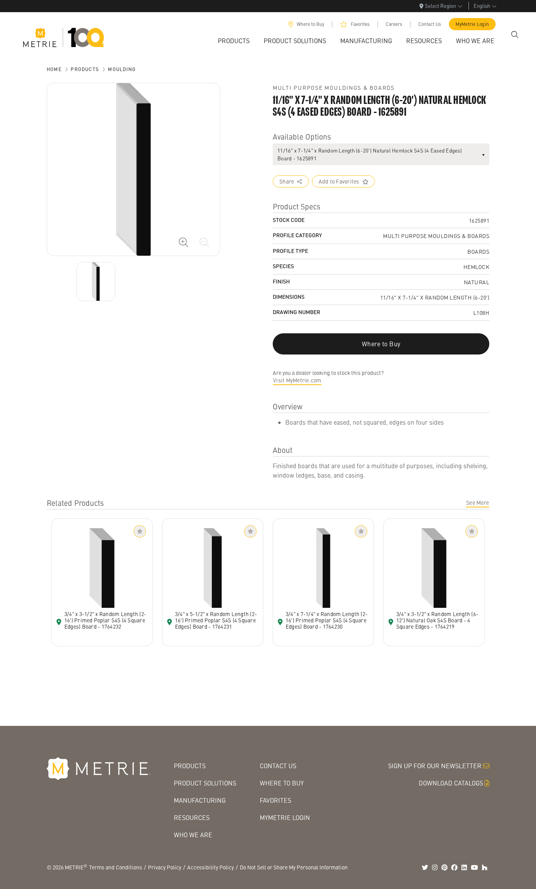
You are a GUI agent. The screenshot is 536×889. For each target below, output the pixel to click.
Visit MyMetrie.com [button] (297, 380)
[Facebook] (454, 867)
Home (54, 69)
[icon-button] (183, 242)
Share (286, 181)
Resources (192, 817)
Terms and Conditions (115, 867)
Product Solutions (205, 783)
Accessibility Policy (210, 867)
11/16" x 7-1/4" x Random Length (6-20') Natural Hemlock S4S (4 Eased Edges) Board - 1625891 (369, 154)
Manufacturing (200, 800)
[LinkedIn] (464, 867)
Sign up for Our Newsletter (434, 766)
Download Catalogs (451, 783)
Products (85, 69)
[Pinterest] (444, 867)
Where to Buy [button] (381, 344)
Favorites (360, 24)
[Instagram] (435, 867)
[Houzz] (484, 867)
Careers (394, 24)
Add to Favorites (339, 181)
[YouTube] (474, 867)
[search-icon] (514, 34)
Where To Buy (282, 783)
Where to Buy (310, 24)
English (482, 5)
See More (477, 502)
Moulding (122, 69)
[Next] (95, 281)
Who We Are (193, 835)
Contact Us (429, 24)
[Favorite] (139, 531)
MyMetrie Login (472, 24)
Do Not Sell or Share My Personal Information (294, 867)
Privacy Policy (164, 867)
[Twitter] (425, 867)
